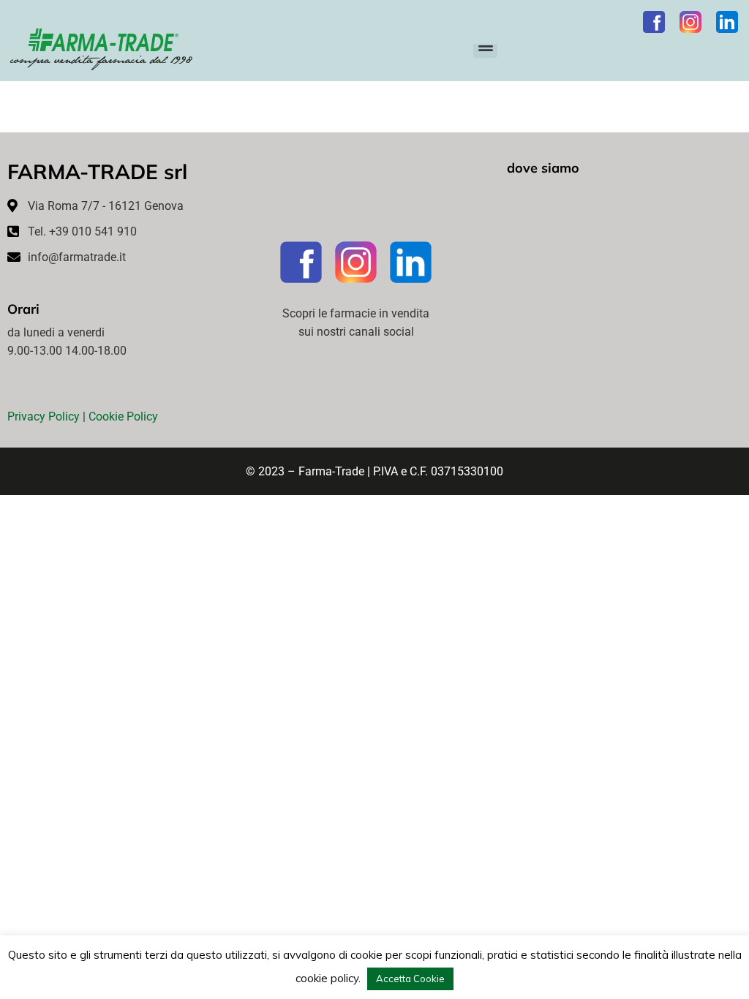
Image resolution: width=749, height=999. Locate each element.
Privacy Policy (43, 416)
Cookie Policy (123, 416)
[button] (485, 46)
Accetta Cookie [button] (410, 978)
